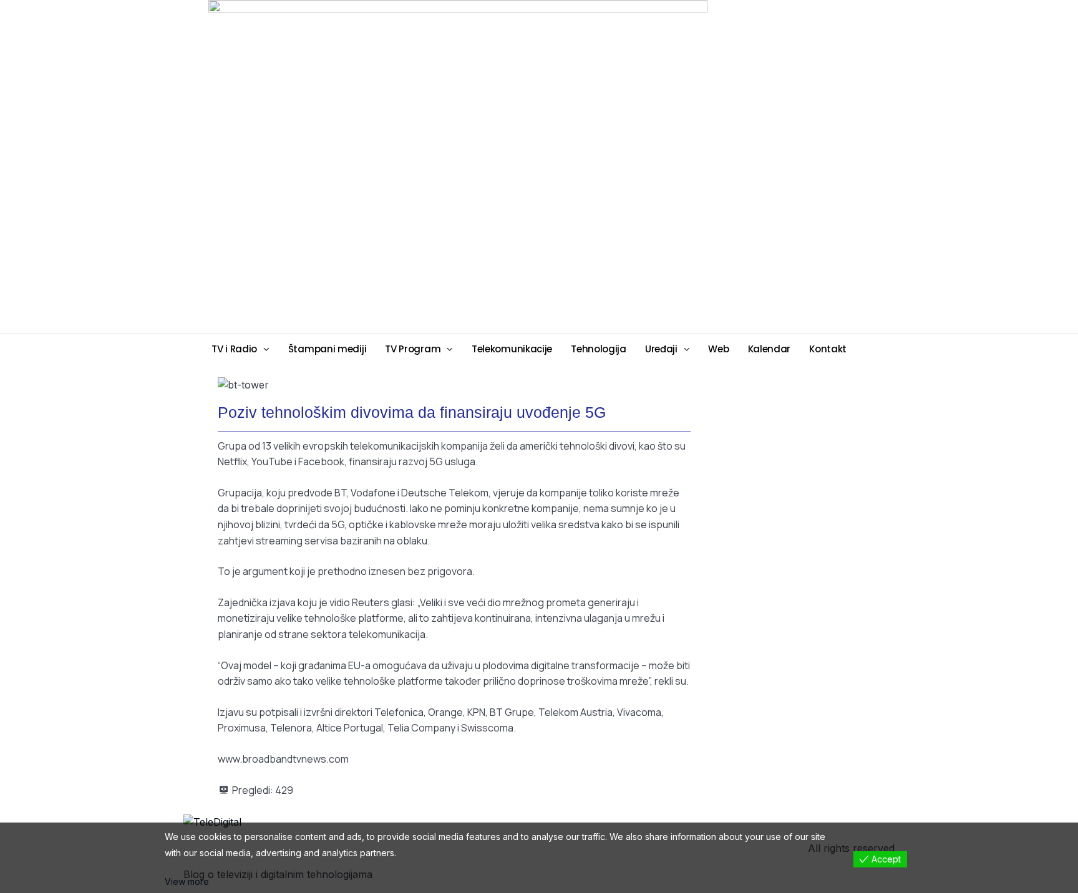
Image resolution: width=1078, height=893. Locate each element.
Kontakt (828, 348)
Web (718, 348)
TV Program (412, 348)
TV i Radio (234, 348)
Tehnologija (598, 348)
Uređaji (661, 348)
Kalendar (769, 348)
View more (187, 881)
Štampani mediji (327, 348)
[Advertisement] (636, 166)
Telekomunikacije (512, 348)
